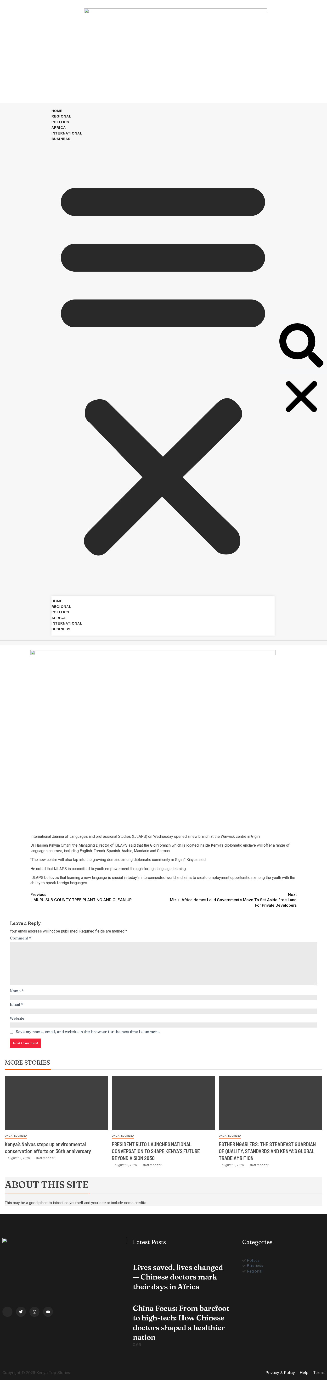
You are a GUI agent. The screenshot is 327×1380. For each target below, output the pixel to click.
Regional (61, 116)
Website (17, 1018)
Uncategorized (16, 1135)
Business (61, 139)
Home (57, 111)
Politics (60, 122)
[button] (163, 366)
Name (17, 990)
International (67, 133)
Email (16, 1004)
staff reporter (44, 1158)
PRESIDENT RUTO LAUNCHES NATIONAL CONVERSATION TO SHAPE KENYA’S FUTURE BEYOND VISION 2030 (156, 1151)
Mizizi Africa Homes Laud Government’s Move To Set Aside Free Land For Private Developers (233, 900)
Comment (20, 938)
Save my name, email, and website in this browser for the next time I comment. (88, 1031)
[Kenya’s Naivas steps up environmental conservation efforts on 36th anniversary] (56, 1103)
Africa (58, 127)
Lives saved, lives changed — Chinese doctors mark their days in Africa (178, 1277)
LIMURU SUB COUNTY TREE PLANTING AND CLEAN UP (81, 897)
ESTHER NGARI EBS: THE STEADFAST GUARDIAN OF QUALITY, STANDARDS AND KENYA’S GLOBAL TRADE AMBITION (267, 1151)
